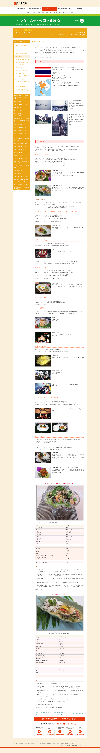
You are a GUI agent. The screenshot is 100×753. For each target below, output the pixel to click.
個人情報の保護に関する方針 (32, 743)
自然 (72, 12)
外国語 (38, 12)
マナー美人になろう (19, 170)
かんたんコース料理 (19, 149)
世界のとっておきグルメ (20, 124)
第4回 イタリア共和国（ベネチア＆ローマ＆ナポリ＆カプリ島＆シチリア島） (21, 75)
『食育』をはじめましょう (21, 158)
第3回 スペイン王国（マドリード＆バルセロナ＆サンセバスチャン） (21, 81)
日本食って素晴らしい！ (20, 104)
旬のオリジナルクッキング (21, 184)
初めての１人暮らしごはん (21, 146)
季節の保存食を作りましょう (21, 130)
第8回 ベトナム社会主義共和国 (42, 713)
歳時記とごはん (18, 155)
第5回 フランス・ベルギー (20, 70)
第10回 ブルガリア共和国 (77, 713)
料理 (43, 12)
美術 (61, 12)
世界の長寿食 (17, 101)
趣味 (47, 12)
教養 (34, 12)
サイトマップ (71, 743)
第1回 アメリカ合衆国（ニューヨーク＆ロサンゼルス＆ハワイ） (21, 91)
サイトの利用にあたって (19, 743)
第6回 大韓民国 (18, 67)
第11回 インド (18, 50)
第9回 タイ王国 (18, 56)
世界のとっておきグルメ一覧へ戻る (59, 713)
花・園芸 (56, 12)
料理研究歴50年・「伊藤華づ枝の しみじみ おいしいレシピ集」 (22, 97)
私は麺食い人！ (18, 107)
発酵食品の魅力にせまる (20, 143)
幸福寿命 (29, 12)
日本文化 (66, 12)
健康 (51, 12)
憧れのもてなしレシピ (20, 127)
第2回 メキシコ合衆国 (19, 86)
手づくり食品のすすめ (20, 173)
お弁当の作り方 (18, 152)
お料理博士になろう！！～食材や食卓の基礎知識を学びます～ (21, 120)
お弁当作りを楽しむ (19, 110)
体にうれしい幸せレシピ (20, 176)
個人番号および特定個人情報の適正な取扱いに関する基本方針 (53, 743)
